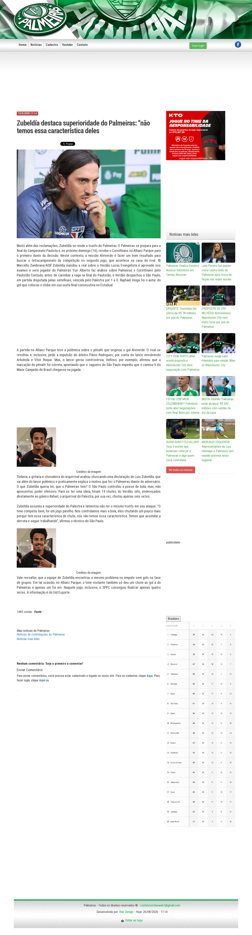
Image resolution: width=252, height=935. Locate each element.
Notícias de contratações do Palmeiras (41, 634)
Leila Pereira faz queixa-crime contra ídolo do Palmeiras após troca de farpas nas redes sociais (217, 272)
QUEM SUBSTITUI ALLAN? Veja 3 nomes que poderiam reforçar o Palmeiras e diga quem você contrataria (182, 451)
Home (23, 45)
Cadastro (52, 45)
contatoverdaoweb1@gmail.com (160, 905)
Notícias (36, 45)
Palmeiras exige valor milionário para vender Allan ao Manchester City (218, 360)
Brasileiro (173, 619)
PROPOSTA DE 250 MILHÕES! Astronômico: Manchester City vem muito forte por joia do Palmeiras (216, 317)
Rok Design (126, 912)
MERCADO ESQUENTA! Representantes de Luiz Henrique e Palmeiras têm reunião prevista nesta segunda (218, 451)
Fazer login (198, 45)
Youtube (67, 45)
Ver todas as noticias (181, 469)
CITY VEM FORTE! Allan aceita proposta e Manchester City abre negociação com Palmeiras (183, 363)
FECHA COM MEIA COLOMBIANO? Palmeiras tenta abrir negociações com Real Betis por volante (182, 406)
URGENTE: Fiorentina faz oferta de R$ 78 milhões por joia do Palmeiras (181, 313)
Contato (82, 45)
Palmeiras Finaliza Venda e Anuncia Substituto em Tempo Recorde (182, 270)
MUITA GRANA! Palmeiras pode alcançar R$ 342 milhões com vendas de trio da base (217, 406)
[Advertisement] (169, 13)
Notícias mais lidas (28, 639)
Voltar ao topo (133, 920)
